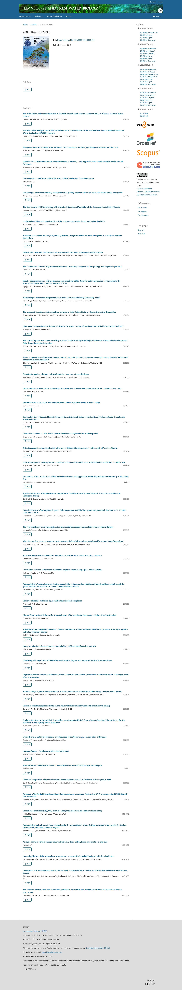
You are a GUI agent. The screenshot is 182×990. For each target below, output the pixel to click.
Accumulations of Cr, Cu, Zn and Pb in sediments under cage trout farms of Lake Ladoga (61, 402)
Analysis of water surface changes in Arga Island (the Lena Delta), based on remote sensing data (65, 842)
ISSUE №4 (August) (147, 98)
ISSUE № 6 (144, 113)
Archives (33, 24)
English (141, 230)
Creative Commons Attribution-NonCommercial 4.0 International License (148, 191)
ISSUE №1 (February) (148, 40)
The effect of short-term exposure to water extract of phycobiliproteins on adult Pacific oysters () (73, 541)
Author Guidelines (54, 16)
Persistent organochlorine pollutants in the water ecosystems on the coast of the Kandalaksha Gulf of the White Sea (74, 462)
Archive (38, 16)
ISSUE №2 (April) (146, 37)
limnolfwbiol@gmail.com (52, 952)
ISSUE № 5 (144, 116)
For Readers (142, 207)
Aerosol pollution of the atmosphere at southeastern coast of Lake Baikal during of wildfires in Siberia (68, 856)
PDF (28, 89)
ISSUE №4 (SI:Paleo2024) (149, 74)
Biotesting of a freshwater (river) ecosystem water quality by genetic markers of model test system (73, 192)
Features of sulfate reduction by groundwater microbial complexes (52, 601)
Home (25, 24)
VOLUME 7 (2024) (146, 65)
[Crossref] (146, 144)
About (68, 16)
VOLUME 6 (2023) (146, 88)
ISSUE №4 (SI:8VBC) (147, 53)
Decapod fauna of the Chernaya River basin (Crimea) (46, 751)
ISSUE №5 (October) (147, 51)
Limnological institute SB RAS (35, 931)
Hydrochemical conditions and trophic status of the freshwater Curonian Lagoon (58, 178)
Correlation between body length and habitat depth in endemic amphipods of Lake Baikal (62, 570)
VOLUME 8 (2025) (146, 44)
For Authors (142, 211)
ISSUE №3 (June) (146, 35)
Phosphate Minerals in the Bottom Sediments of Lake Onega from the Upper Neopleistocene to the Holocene (70, 147)
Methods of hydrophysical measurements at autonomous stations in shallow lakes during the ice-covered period (72, 691)
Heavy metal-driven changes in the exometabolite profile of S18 (59, 646)
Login (161, 2)
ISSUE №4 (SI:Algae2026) (149, 32)
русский (141, 233)
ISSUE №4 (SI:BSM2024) (148, 77)
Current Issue (25, 16)
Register (153, 2)
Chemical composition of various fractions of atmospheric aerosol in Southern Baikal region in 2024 (67, 780)
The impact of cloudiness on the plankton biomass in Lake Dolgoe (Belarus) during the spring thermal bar (69, 312)
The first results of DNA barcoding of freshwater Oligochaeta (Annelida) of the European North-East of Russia (71, 207)
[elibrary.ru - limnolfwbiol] (148, 167)
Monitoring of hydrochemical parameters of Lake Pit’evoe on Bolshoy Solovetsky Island (61, 297)
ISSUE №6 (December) (148, 48)
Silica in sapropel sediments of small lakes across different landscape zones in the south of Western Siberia (70, 448)
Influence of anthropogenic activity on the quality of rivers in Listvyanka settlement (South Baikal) (66, 706)
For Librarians (143, 215)
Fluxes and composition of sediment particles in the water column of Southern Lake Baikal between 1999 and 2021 (73, 326)
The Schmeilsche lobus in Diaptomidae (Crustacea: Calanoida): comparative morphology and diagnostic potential (72, 266)
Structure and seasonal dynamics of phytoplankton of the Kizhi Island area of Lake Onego (62, 555)
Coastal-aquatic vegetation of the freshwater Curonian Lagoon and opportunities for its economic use (67, 660)
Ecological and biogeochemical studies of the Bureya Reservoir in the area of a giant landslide (64, 221)
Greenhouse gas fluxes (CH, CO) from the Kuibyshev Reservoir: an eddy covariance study (62, 811)
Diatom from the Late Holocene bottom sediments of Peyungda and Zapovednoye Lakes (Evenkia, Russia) (69, 615)
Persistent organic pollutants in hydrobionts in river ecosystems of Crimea (56, 374)
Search (158, 16)
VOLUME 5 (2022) (146, 109)
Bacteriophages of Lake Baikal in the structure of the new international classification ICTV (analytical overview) (72, 388)
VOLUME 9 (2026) (146, 28)
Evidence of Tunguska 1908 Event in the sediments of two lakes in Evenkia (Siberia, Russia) (63, 252)
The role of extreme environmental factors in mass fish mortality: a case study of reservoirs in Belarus (68, 527)
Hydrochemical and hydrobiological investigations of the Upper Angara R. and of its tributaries (64, 737)
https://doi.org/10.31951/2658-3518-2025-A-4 (75, 40)
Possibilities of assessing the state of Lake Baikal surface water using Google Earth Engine (62, 765)
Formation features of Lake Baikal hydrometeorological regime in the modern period (60, 434)
